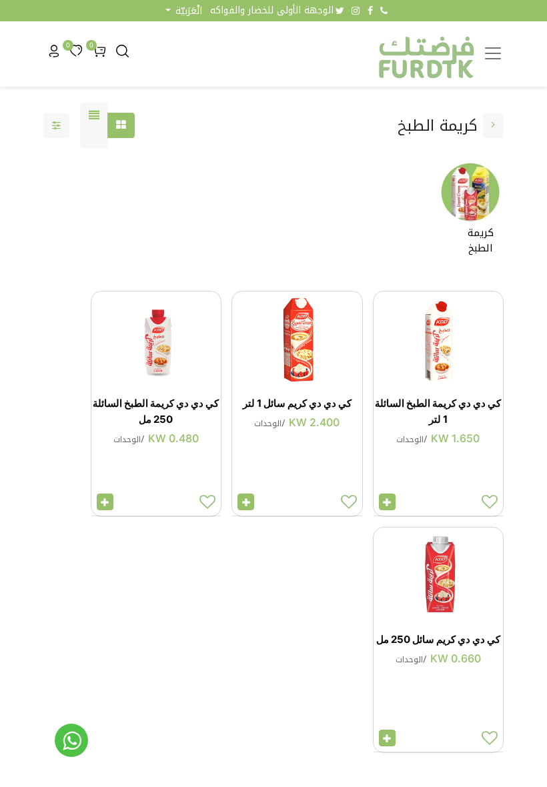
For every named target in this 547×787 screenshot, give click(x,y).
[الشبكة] (121, 125)
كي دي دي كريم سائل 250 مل (438, 639)
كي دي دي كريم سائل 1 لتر (297, 403)
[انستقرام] (356, 10)
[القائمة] (94, 125)
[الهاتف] (384, 10)
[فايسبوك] (370, 10)
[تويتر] (340, 10)
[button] (183, 11)
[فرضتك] (71, 740)
